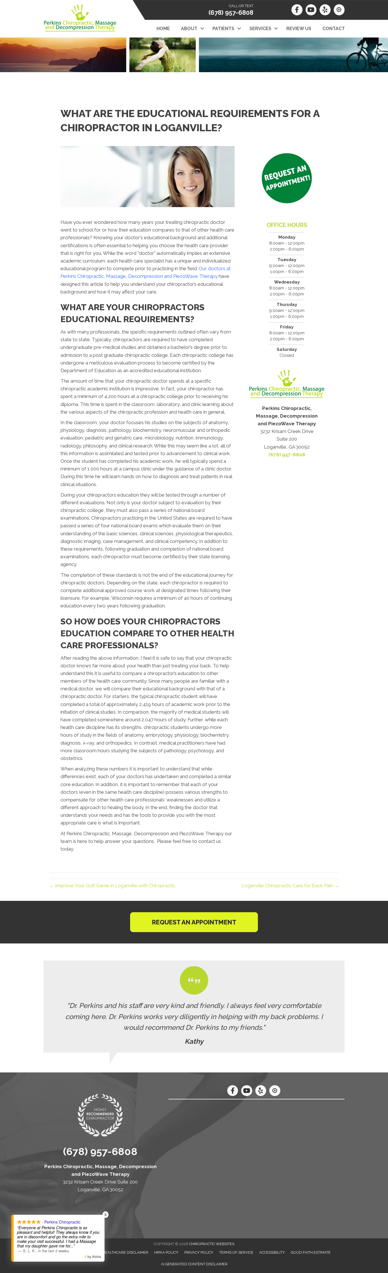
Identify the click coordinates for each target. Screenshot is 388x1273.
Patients (223, 28)
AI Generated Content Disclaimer (194, 1264)
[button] (202, 28)
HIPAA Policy (166, 1252)
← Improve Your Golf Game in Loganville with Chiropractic (112, 885)
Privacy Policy (198, 1252)
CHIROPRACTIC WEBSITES (211, 1244)
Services (260, 28)
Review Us (298, 28)
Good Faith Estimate (311, 1252)
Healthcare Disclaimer (125, 1252)
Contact (333, 28)
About (189, 28)
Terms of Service (236, 1252)
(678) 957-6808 (230, 12)
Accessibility (272, 1252)
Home (163, 28)
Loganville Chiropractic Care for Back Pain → (290, 885)
